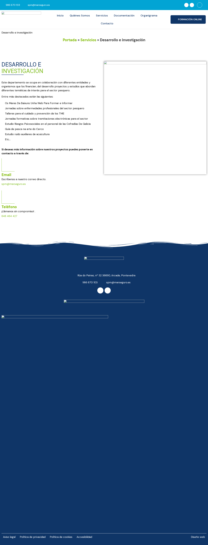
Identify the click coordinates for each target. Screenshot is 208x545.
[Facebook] (186, 5)
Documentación (124, 15)
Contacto (107, 23)
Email (6, 174)
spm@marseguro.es (14, 184)
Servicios (102, 15)
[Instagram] (192, 5)
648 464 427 (9, 216)
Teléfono (9, 206)
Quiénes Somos (80, 15)
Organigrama (149, 15)
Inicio (60, 15)
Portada (70, 40)
